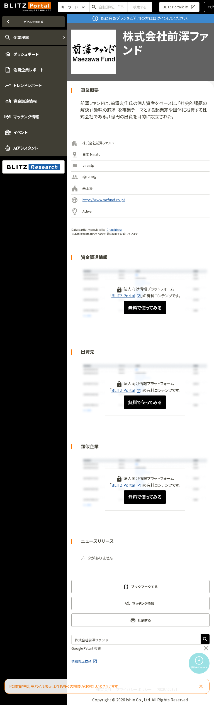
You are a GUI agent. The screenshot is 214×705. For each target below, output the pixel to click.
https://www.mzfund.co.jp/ (103, 199)
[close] (206, 648)
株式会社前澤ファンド (98, 142)
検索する (140, 6)
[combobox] (108, 7)
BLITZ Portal (123, 295)
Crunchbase (114, 229)
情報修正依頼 (81, 661)
